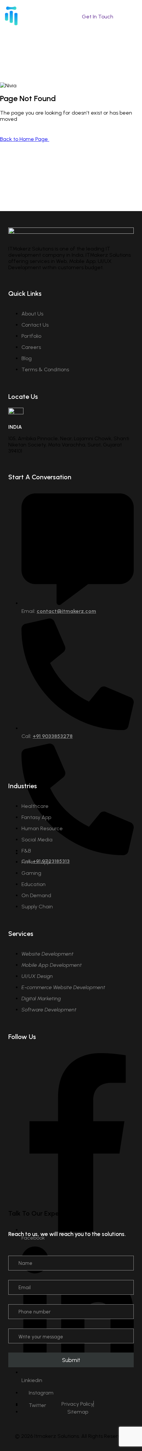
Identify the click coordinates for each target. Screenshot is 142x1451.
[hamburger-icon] (132, 17)
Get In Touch (97, 16)
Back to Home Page (24, 139)
